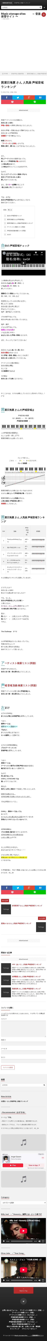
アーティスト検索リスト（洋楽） (23, 1312)
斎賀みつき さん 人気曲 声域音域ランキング (16, 923)
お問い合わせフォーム (9, 1310)
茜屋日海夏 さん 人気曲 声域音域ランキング (19, 223)
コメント (4, 1019)
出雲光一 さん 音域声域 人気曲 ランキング (14, 1101)
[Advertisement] (23, 44)
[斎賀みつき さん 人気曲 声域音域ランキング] (41, 927)
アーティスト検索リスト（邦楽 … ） (32, 1310)
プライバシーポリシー (29, 1329)
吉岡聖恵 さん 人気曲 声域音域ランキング (26, 976)
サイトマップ (14, 1329)
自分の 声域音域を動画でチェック (23, 1324)
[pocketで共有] (12, 102)
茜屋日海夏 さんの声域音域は (14, 219)
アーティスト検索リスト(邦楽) (15, 227)
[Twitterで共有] (18, 97)
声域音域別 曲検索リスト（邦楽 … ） (23, 1317)
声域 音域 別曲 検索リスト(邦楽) (15, 230)
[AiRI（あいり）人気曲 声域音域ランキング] (6, 968)
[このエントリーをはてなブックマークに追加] (40, 97)
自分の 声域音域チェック (13, 215)
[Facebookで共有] (6, 97)
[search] (40, 7)
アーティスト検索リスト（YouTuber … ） (23, 1315)
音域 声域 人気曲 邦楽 (10, 92)
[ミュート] (39, 1241)
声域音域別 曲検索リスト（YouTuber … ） (23, 1322)
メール (4, 1048)
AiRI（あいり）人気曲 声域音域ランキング (26, 964)
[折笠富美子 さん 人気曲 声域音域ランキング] (6, 909)
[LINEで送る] (35, 102)
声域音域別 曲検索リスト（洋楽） (23, 1319)
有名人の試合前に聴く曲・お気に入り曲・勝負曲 (23, 1326)
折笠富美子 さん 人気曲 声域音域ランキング (27, 905)
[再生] (4, 1241)
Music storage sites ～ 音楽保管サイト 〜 (21, 15)
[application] (23, 1231)
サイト (3, 1057)
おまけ (8, 234)
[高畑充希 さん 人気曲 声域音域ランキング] (6, 992)
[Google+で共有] (29, 97)
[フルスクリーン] (43, 1241)
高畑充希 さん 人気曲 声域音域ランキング (26, 989)
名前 (3, 1040)
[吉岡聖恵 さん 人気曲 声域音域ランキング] (6, 980)
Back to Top (23, 1291)
